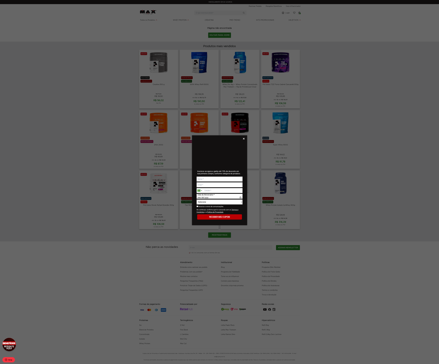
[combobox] (200, 190)
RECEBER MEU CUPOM (219, 217)
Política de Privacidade (215, 212)
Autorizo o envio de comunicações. (211, 206)
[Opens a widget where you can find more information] (8, 360)
